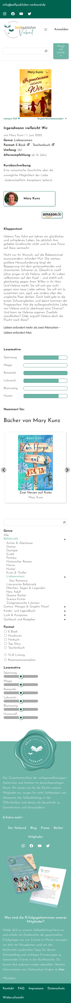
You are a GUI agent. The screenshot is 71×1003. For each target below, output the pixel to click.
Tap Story (14, 643)
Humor (10, 569)
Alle (6, 535)
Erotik (10, 554)
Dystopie (12, 550)
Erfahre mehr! (12, 817)
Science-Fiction (16, 599)
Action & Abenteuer (19, 543)
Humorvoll (10, 714)
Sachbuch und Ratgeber (19, 619)
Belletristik (11, 538)
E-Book (12, 631)
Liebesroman (15, 576)
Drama (11, 546)
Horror (10, 565)
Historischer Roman (19, 561)
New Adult (13, 591)
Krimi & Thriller (16, 572)
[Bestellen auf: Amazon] (52, 215)
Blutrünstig (11, 706)
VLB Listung (16, 655)
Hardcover (14, 635)
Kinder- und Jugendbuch (19, 611)
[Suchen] (46, 51)
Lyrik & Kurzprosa (15, 615)
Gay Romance (18, 580)
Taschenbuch (16, 647)
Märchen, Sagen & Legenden (25, 588)
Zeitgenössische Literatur (23, 603)
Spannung (10, 673)
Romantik (10, 689)
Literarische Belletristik (21, 584)
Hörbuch (13, 639)
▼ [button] (65, 607)
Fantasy (11, 558)
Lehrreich (10, 697)
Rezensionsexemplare (21, 660)
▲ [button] (65, 539)
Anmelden (61, 29)
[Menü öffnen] (46, 29)
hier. (62, 969)
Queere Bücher (16, 595)
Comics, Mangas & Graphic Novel (26, 606)
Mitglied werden (61, 51)
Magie (8, 681)
